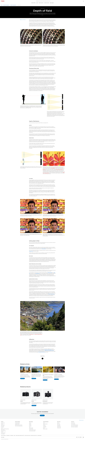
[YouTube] (83, 437)
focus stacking (53, 168)
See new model (34, 405)
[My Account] (83, 1)
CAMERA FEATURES (42, 8)
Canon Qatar (2, 437)
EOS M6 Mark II (45, 401)
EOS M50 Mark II (37, 273)
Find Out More (22, 378)
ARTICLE (44, 373)
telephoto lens (31, 251)
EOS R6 (59, 169)
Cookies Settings (39, 435)
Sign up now (42, 415)
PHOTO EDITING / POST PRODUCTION (35, 373)
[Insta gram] (78, 437)
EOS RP (61, 169)
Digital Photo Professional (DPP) (49, 350)
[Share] (42, 358)
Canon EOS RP (31, 334)
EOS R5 (57, 169)
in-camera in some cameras (47, 349)
